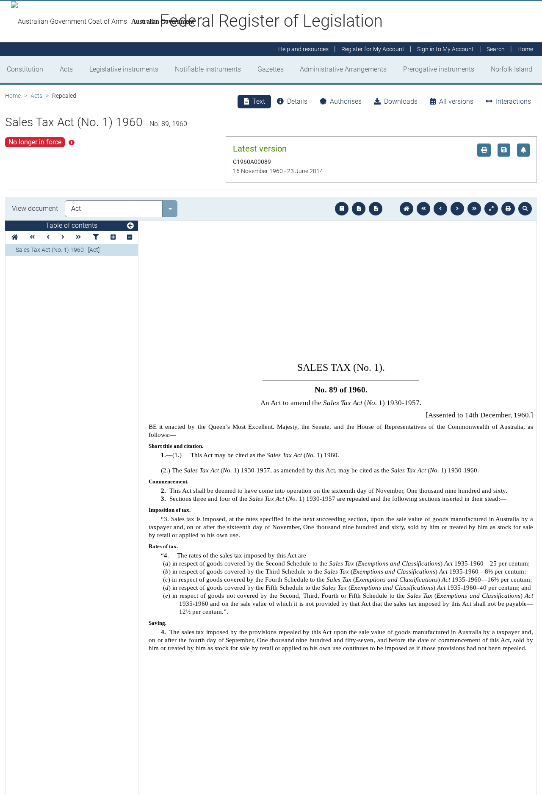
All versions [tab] (456, 101)
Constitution (25, 69)
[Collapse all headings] (129, 237)
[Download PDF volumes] (358, 208)
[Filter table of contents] (95, 237)
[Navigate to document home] (406, 208)
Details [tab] (297, 101)
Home (13, 95)
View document (35, 208)
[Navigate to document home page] (15, 237)
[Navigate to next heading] (63, 237)
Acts (66, 69)
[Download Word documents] (375, 208)
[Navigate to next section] (457, 208)
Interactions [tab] (513, 101)
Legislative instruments (123, 69)
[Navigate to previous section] (440, 208)
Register (372, 49)
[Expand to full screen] (491, 208)
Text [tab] (258, 101)
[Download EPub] (341, 208)
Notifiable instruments (208, 69)
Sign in (445, 49)
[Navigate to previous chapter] (423, 208)
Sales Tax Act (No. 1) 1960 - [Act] (58, 249)
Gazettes (270, 69)
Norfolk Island (511, 69)
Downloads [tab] (401, 101)
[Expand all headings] (113, 237)
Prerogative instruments (438, 69)
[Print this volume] (508, 208)
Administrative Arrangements (343, 69)
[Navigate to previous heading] (48, 237)
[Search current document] (525, 208)
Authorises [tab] (346, 101)
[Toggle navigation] (130, 226)
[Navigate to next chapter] (474, 208)
